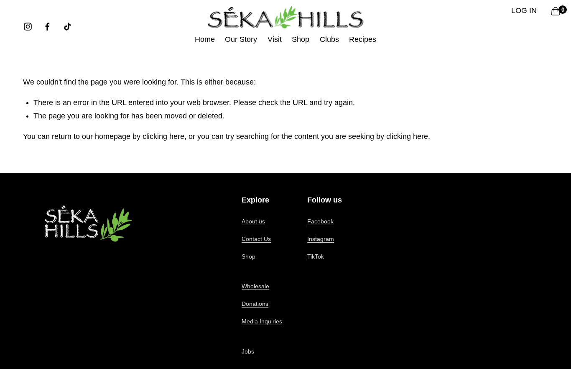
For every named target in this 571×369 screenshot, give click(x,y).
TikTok (315, 256)
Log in (524, 10)
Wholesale (255, 286)
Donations (255, 303)
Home (205, 39)
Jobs (248, 351)
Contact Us (256, 239)
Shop (248, 256)
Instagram (320, 239)
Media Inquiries (262, 321)
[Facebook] (47, 26)
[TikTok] (67, 26)
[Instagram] (28, 26)
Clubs (329, 39)
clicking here (163, 136)
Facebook (320, 221)
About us (253, 221)
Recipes (362, 39)
